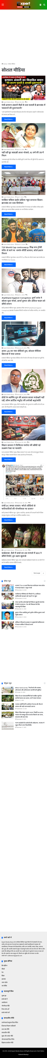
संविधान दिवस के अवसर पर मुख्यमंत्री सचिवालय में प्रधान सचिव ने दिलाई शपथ (29, 623)
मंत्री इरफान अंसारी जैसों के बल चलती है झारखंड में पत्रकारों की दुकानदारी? (23, 107)
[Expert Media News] (23, 5)
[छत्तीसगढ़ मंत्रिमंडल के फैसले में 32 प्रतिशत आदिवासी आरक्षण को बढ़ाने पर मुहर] (8, 596)
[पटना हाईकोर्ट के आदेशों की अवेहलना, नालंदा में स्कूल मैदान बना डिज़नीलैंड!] (8, 726)
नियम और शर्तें (5, 1009)
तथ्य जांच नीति (5, 1029)
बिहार (3, 976)
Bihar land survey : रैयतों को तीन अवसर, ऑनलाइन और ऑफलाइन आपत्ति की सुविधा (28, 689)
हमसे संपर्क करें (6, 1013)
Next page (37, 573)
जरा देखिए (4, 986)
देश (2, 972)
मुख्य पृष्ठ (4, 996)
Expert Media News (8, 102)
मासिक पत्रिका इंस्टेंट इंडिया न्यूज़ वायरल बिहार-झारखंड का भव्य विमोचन (22, 201)
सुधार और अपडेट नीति (7, 1036)
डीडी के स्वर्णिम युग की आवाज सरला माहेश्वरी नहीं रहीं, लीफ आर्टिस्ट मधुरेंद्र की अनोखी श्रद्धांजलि (23, 399)
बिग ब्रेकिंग (4, 966)
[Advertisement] (23, 35)
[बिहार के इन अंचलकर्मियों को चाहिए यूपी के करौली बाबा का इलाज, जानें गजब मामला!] (8, 698)
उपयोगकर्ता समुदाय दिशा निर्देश (10, 1022)
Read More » (8, 119)
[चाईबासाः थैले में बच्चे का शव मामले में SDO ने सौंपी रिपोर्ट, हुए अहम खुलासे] (23, 536)
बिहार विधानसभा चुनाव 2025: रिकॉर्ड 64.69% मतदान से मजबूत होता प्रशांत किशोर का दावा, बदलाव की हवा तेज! (29, 714)
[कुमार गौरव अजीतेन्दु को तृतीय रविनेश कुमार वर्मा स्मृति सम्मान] (8, 615)
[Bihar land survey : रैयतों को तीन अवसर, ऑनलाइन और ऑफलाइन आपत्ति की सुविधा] (8, 690)
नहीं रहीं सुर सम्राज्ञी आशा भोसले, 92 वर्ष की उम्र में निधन (23, 154)
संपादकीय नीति (6, 1033)
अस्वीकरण (4, 1002)
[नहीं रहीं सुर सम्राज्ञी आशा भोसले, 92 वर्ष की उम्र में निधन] (23, 135)
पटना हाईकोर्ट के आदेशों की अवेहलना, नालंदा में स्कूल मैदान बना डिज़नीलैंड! (29, 724)
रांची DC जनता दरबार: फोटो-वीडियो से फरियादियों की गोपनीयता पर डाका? (18, 507)
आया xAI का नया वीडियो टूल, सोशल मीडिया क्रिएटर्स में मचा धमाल (21, 352)
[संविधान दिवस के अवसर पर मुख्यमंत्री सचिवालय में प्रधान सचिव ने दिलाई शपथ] (8, 625)
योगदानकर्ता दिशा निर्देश (8, 1039)
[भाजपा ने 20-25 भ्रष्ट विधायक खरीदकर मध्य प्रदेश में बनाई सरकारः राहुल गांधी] (8, 587)
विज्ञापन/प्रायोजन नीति (7, 1043)
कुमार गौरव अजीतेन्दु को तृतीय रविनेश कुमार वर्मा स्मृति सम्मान (30, 613)
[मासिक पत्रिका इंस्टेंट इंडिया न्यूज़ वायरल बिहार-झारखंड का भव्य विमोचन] (23, 183)
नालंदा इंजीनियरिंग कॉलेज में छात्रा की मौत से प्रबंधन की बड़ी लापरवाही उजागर (29, 705)
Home (5, 64)
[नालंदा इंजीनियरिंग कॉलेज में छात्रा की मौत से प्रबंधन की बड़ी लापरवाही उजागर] (8, 706)
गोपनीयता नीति (6, 1006)
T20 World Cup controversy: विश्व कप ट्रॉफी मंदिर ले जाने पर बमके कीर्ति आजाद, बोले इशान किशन (22, 250)
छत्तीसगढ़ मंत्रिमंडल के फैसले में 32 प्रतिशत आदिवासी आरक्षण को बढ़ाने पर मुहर (27, 595)
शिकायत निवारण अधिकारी (9, 1026)
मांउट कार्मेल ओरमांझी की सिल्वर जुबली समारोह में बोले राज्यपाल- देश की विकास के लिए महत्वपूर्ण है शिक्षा (29, 604)
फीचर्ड (3, 969)
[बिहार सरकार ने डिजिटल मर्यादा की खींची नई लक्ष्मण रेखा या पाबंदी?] (23, 428)
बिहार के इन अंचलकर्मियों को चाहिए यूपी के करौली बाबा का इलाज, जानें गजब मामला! (28, 697)
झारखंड (4, 979)
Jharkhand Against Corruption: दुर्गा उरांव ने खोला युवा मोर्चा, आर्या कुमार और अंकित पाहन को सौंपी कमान (23, 301)
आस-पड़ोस (4, 982)
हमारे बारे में (4, 999)
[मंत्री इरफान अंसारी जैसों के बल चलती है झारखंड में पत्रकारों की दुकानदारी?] (23, 88)
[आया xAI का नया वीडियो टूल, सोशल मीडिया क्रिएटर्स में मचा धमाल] (23, 333)
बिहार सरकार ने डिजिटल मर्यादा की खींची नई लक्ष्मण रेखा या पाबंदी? (21, 447)
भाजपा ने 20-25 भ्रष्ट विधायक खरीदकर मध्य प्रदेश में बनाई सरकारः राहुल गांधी (30, 586)
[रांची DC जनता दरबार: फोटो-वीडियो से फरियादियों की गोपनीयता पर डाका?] (23, 482)
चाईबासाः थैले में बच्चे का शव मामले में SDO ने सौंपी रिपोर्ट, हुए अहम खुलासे (22, 555)
